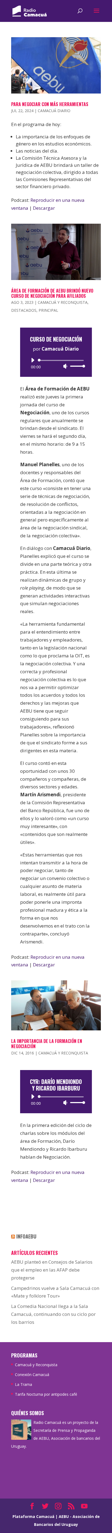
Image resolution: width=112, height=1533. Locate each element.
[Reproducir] (32, 360)
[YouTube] (84, 1507)
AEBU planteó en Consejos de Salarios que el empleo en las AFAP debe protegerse (51, 1270)
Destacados (23, 310)
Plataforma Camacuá (33, 1516)
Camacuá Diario (54, 110)
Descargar (44, 208)
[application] (56, 363)
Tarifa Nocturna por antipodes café (46, 1394)
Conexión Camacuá (32, 1374)
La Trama (23, 1384)
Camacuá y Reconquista (63, 302)
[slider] (76, 366)
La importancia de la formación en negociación (46, 1044)
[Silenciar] (65, 366)
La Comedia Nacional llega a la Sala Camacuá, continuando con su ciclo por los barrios (53, 1314)
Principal (48, 310)
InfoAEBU (26, 1236)
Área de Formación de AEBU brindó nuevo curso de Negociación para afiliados (52, 293)
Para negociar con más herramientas (49, 104)
